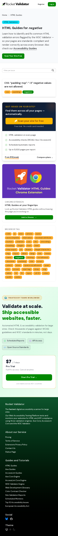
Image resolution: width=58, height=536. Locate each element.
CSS (8, 234)
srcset (16, 269)
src (7, 269)
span (47, 265)
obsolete (10, 261)
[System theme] (6, 529)
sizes (18, 265)
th (22, 273)
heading (10, 245)
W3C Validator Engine (14, 484)
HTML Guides (11, 465)
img (8, 253)
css (7, 92)
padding (16, 92)
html (37, 245)
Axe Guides (10, 469)
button (9, 241)
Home (4, 15)
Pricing (8, 437)
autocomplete (12, 238)
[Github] (11, 518)
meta (47, 253)
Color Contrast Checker (15, 491)
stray (36, 269)
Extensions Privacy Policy (16, 444)
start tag (26, 269)
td (16, 273)
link (39, 253)
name (8, 257)
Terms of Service (12, 441)
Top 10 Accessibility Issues (17, 502)
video (45, 273)
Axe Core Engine (12, 476)
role (31, 261)
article (29, 234)
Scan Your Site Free (13, 56)
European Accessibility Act (17, 506)
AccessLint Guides (13, 473)
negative (28, 92)
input (16, 253)
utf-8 (37, 273)
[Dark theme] (14, 529)
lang (32, 253)
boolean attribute (43, 238)
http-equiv (11, 249)
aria (21, 234)
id (21, 249)
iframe (28, 249)
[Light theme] (10, 529)
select (9, 265)
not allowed (43, 257)
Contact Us (10, 448)
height (20, 245)
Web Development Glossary (17, 487)
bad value (27, 238)
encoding (45, 241)
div (35, 241)
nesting (30, 257)
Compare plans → (45, 157)
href (29, 245)
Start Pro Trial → (29, 377)
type (29, 273)
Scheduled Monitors (14, 499)
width (8, 277)
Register (41, 4)
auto (38, 234)
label (24, 253)
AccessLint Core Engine (15, 480)
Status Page (10, 452)
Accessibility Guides (25, 48)
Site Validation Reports (15, 495)
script (39, 261)
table (8, 273)
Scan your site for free (31, 120)
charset (19, 241)
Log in (52, 4)
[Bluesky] (6, 518)
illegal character (42, 249)
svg (44, 269)
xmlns (17, 277)
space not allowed (32, 265)
